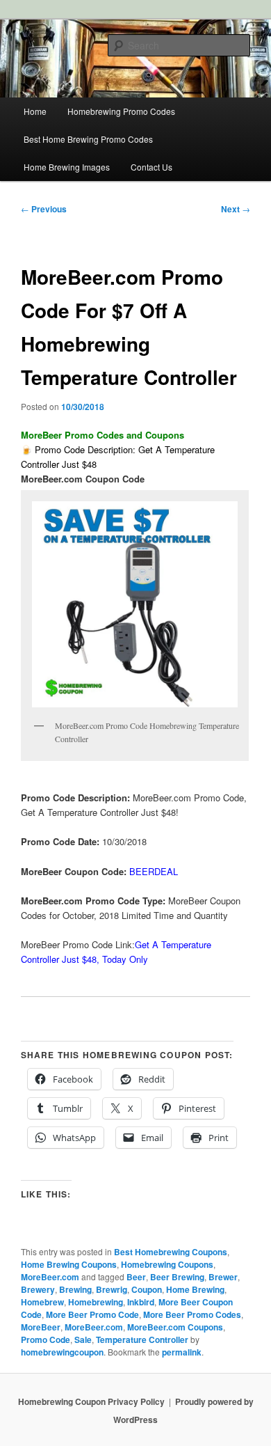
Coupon (146, 1289)
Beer (136, 1277)
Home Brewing (195, 1289)
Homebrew (42, 1302)
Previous (44, 209)
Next (235, 209)
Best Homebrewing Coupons (170, 1251)
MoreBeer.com (50, 1277)
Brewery (38, 1289)
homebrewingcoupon (62, 1352)
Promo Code (45, 1339)
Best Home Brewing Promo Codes (88, 139)
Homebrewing (95, 1302)
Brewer (223, 1277)
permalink (182, 1352)
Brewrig (111, 1289)
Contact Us (151, 167)
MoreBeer (40, 1327)
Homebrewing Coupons (167, 1264)
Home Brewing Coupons (69, 1264)
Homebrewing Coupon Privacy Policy (91, 1401)
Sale (83, 1339)
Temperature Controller (142, 1339)
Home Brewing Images (67, 167)
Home (35, 111)
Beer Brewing (177, 1277)
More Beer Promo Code (92, 1314)
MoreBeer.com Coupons (175, 1327)
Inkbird (140, 1302)
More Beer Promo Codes (192, 1314)
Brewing (75, 1289)
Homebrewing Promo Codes (121, 111)
